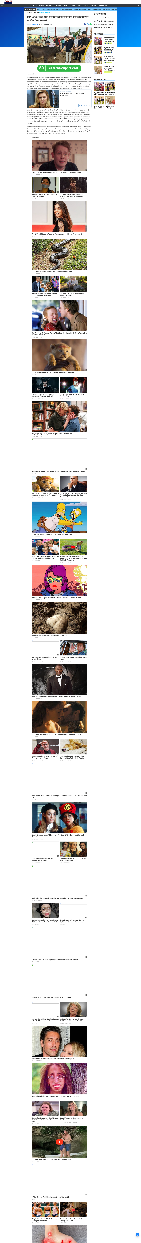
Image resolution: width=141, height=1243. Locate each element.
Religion (86, 5)
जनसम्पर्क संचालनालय (103, 5)
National (41, 5)
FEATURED (98, 34)
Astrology (93, 5)
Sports (65, 5)
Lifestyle (72, 5)
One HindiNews (33, 24)
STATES (35, 12)
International (49, 5)
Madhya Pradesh (44, 12)
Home (34, 5)
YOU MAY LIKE (100, 79)
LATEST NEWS (100, 14)
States (79, 5)
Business (58, 5)
